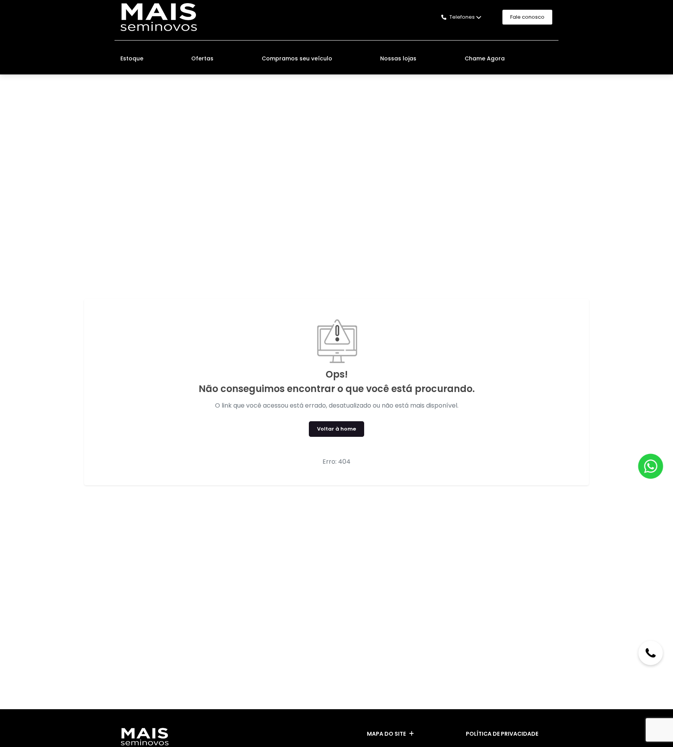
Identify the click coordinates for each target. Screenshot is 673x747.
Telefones (462, 17)
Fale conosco (527, 17)
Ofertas (202, 58)
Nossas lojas (398, 58)
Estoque (131, 58)
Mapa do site (386, 734)
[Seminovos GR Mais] (158, 17)
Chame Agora (485, 58)
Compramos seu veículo (297, 58)
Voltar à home (336, 429)
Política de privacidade (502, 734)
